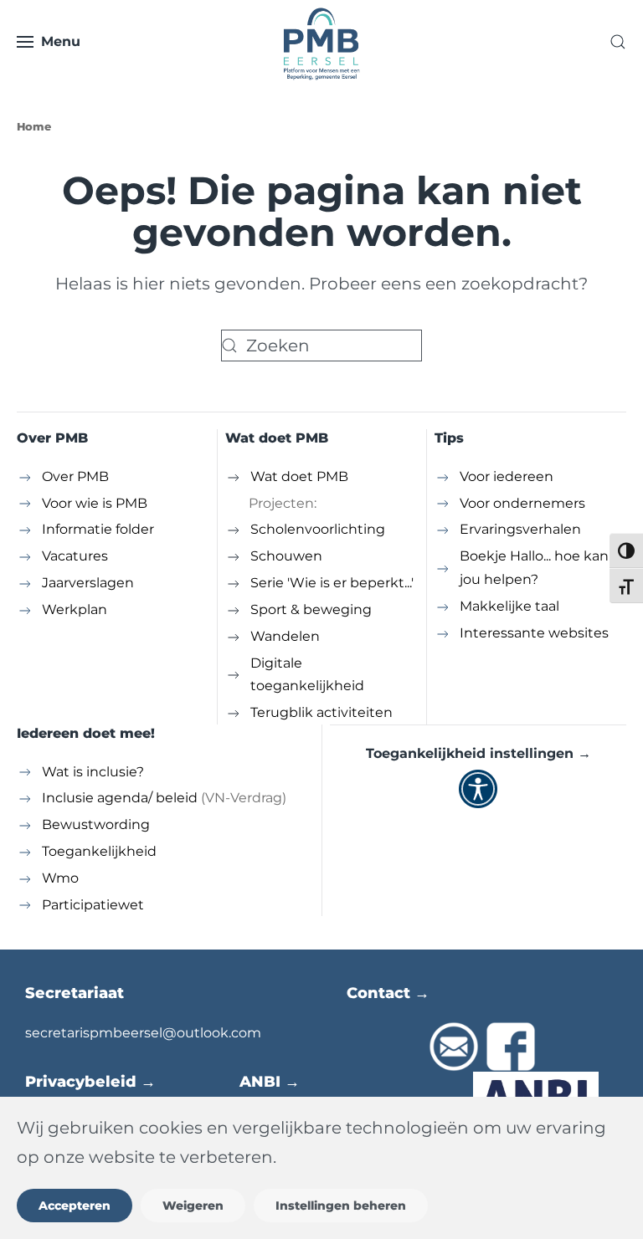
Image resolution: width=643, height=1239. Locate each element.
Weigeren (193, 1205)
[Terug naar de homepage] (322, 42)
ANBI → (269, 1082)
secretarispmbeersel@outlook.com (143, 1033)
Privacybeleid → (90, 1082)
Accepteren (75, 1205)
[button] (48, 42)
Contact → (388, 993)
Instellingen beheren (340, 1205)
